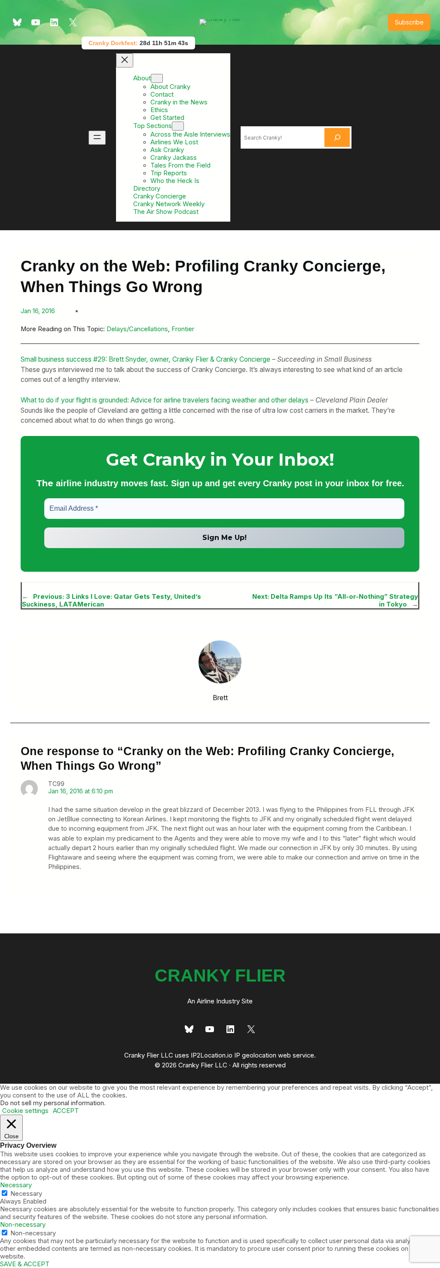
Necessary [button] (16, 1185)
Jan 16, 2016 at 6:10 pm (80, 791)
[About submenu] (157, 78)
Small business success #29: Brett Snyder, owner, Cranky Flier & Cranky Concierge (145, 359)
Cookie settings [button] (25, 1111)
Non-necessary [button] (23, 1224)
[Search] (337, 137)
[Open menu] (97, 138)
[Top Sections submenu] (178, 126)
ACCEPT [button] (66, 1111)
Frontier (182, 329)
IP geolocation (255, 1055)
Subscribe (409, 22)
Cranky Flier (220, 975)
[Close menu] (124, 60)
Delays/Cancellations (137, 329)
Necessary (26, 1194)
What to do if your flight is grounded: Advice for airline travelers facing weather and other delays (165, 400)
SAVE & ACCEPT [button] (24, 1264)
